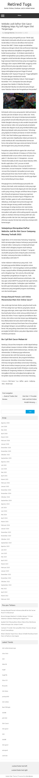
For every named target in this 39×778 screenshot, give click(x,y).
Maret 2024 (4, 521)
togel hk (4, 675)
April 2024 (4, 518)
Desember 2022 (6, 574)
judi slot (4, 718)
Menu (19, 15)
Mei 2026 (4, 430)
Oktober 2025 (5, 454)
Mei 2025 (4, 472)
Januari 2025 (5, 486)
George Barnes (9, 33)
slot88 (4, 712)
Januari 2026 (5, 444)
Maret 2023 (4, 564)
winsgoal (5, 750)
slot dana (5, 691)
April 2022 (4, 592)
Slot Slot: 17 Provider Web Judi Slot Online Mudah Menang (29, 399)
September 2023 (6, 543)
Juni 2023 (4, 553)
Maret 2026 (4, 437)
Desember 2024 (6, 490)
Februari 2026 (5, 440)
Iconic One (9, 776)
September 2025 (6, 458)
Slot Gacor (11, 381)
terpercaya (9, 383)
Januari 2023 (5, 571)
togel (3, 669)
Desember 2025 (6, 447)
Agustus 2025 (5, 461)
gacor (26, 381)
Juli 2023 (3, 550)
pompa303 (5, 696)
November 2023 (6, 535)
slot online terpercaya (9, 648)
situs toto (5, 653)
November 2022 (6, 578)
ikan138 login (6, 707)
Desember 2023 (6, 532)
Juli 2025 (3, 465)
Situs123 (4, 680)
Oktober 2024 (5, 497)
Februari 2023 (5, 567)
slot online (5, 702)
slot (3, 659)
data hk (4, 664)
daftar (22, 381)
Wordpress (29, 776)
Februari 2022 (5, 599)
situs (3, 383)
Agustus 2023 (5, 546)
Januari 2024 (5, 528)
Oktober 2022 (5, 581)
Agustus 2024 (5, 504)
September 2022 (6, 585)
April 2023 (4, 560)
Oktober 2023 (5, 539)
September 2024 (6, 500)
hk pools (4, 685)
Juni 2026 (4, 426)
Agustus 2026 (5, 423)
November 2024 (6, 493)
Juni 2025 (4, 469)
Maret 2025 (4, 479)
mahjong (32, 381)
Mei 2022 (4, 588)
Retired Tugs (19, 4)
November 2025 (6, 451)
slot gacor (5, 728)
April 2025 (4, 475)
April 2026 (4, 433)
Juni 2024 (4, 511)
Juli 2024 (3, 507)
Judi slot (4, 755)
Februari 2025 (5, 483)
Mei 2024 (4, 514)
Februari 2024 (5, 525)
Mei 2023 (4, 557)
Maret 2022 (4, 595)
